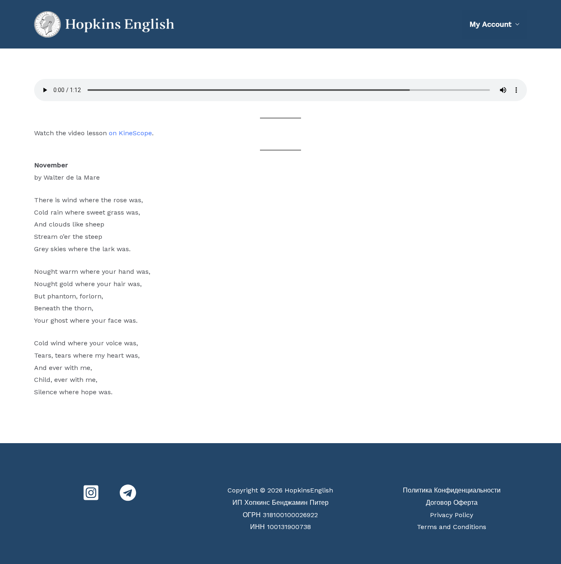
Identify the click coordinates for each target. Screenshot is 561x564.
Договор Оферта (452, 502)
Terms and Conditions (451, 527)
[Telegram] (128, 492)
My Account (490, 24)
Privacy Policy (451, 515)
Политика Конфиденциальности (452, 490)
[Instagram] (91, 492)
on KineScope (130, 133)
